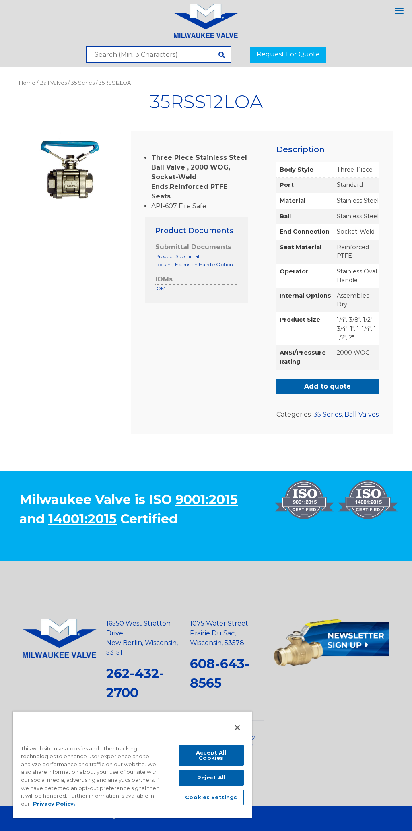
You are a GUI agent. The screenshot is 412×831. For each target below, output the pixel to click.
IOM (160, 288)
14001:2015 (82, 519)
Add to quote (327, 386)
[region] (132, 764)
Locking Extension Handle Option (194, 264)
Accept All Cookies (211, 755)
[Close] (237, 727)
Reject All (211, 777)
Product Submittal (177, 256)
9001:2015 (206, 499)
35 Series (83, 83)
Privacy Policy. (54, 803)
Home (27, 83)
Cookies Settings (211, 797)
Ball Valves (53, 83)
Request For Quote (288, 54)
